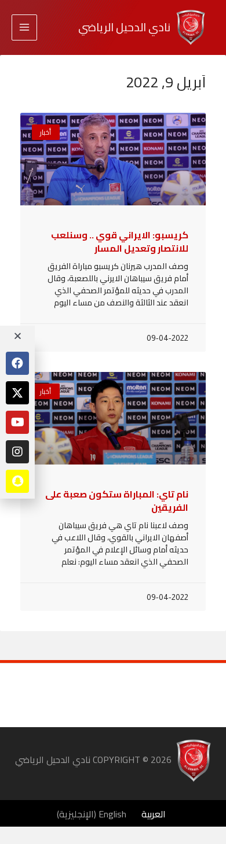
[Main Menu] (24, 27)
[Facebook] (17, 363)
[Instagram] (17, 451)
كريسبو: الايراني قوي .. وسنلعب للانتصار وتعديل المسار (119, 241)
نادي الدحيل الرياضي (124, 27)
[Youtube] (17, 422)
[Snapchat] (17, 481)
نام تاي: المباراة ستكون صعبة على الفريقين (116, 500)
